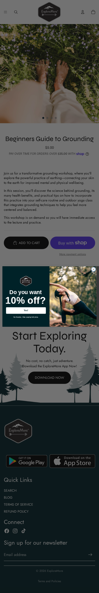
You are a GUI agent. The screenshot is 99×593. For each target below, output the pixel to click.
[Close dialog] (93, 269)
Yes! (26, 310)
